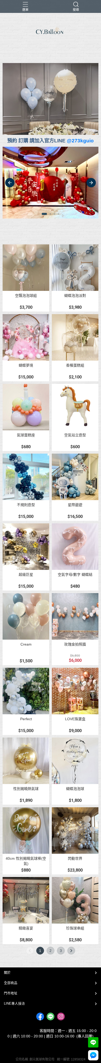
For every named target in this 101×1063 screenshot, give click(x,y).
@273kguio (80, 140)
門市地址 (10, 993)
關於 (7, 972)
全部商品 (10, 983)
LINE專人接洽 (14, 1003)
